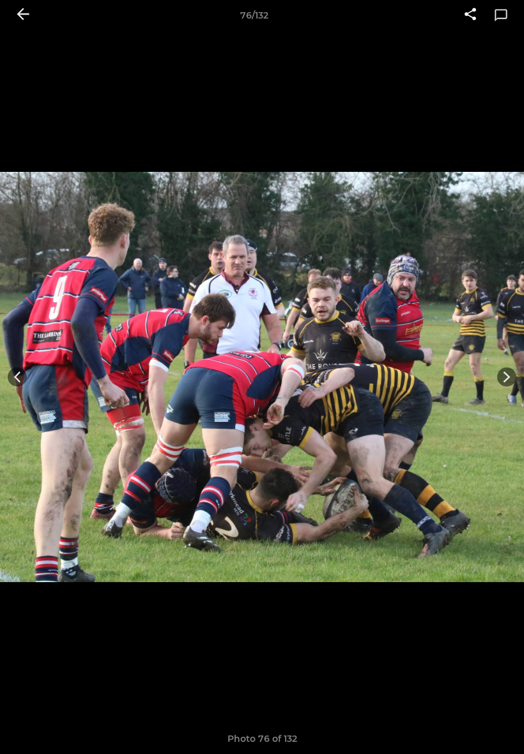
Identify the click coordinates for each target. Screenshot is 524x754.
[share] (470, 15)
